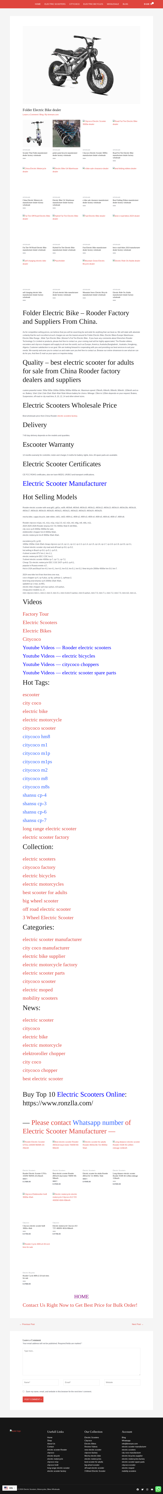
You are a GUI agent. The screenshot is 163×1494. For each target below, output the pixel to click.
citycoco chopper (40, 1070)
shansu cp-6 (35, 812)
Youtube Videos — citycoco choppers (61, 664)
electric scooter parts (44, 973)
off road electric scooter (47, 909)
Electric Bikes (37, 630)
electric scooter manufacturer (52, 939)
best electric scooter (43, 1078)
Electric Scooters (55, 4)
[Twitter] (142, 1489)
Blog (125, 4)
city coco (32, 703)
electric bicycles (39, 875)
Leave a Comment (30, 115)
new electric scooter (92, 1450)
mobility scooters (40, 998)
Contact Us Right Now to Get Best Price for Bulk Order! (80, 1305)
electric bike (35, 711)
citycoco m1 (35, 745)
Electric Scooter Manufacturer (65, 483)
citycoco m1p (36, 753)
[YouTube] (152, 1489)
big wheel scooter (40, 900)
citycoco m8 (35, 778)
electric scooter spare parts (133, 1462)
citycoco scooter (39, 728)
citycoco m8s (36, 786)
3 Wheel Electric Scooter (48, 917)
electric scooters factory (67, 416)
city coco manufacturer (46, 948)
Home (38, 4)
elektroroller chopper (44, 1053)
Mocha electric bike (92, 1456)
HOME (81, 1296)
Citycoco (74, 4)
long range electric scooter (49, 828)
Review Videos (90, 1447)
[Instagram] (147, 1489)
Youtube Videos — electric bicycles (59, 656)
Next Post (137, 1324)
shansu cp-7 (35, 820)
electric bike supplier (44, 956)
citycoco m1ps (37, 761)
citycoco (31, 1028)
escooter (31, 694)
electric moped (38, 989)
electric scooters (39, 859)
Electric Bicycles (93, 4)
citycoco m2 (35, 770)
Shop (49, 1441)
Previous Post (27, 1324)
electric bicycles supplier (132, 1456)
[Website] (122, 1383)
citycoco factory (39, 867)
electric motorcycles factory (133, 1459)
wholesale (113, 4)
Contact (50, 1447)
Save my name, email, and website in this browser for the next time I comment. (59, 1392)
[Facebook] (138, 1489)
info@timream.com (130, 1444)
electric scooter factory (46, 837)
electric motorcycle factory (50, 964)
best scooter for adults (45, 892)
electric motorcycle (42, 719)
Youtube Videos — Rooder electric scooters (67, 647)
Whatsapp (126, 1441)
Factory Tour (36, 614)
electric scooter (38, 1020)
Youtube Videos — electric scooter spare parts (69, 672)
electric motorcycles (43, 884)
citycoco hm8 (36, 736)
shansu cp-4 (35, 795)
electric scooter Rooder (57, 1450)
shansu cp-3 (35, 803)
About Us (51, 1444)
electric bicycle (53, 1456)
